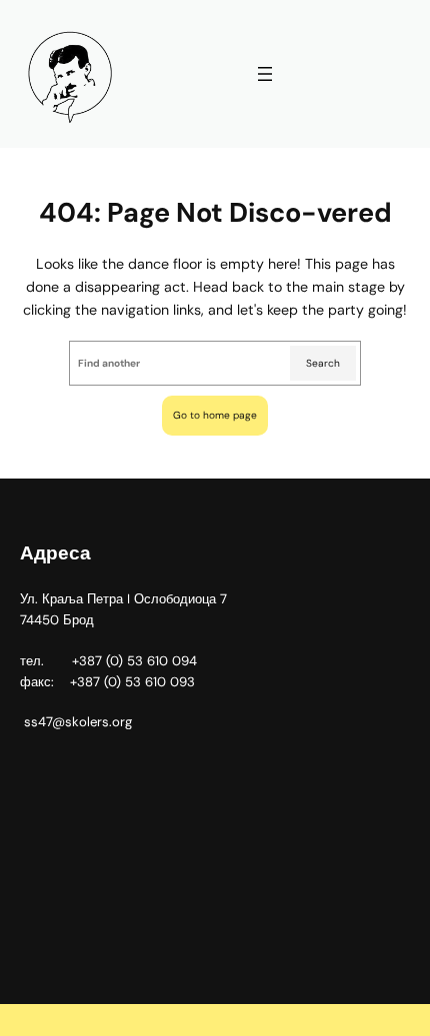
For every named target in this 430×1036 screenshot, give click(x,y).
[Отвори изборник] (265, 74)
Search (323, 363)
